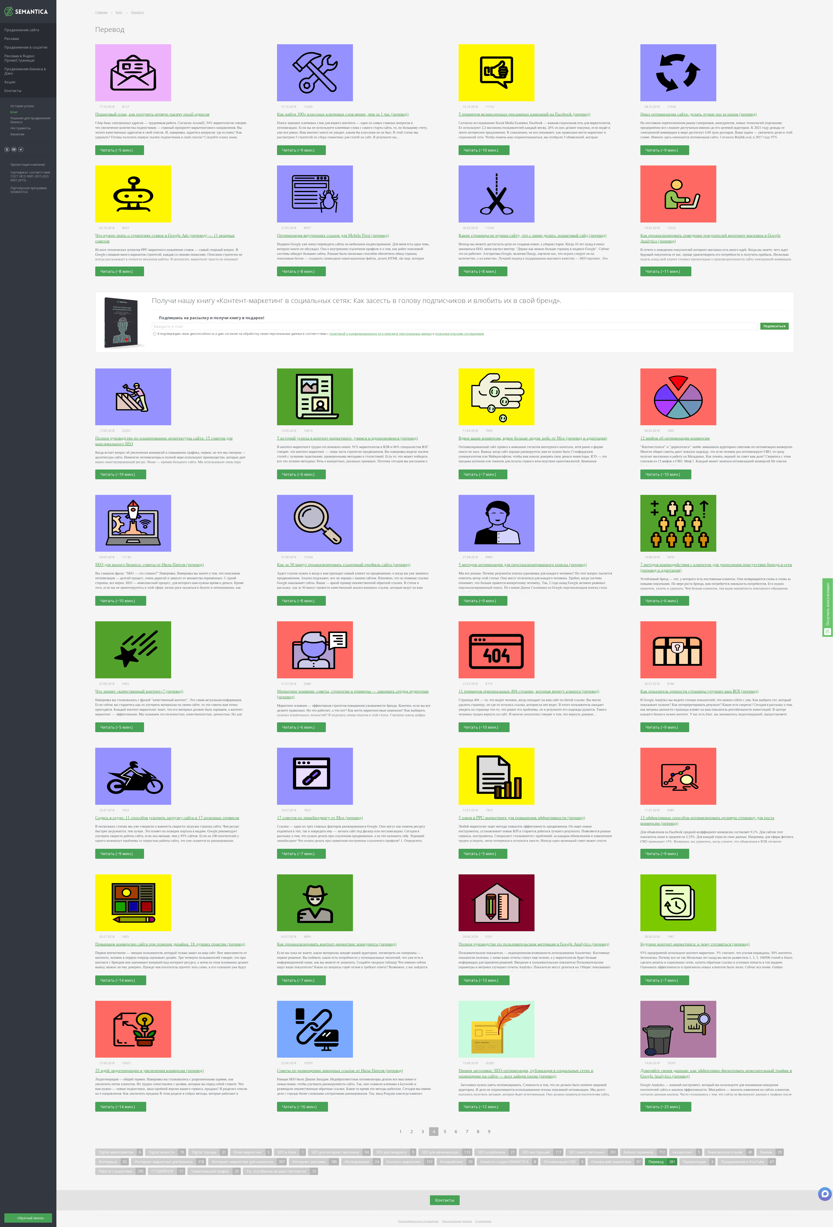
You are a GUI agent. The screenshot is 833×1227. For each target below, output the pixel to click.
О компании (483, 1221)
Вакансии (17, 134)
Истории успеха (22, 106)
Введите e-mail (168, 326)
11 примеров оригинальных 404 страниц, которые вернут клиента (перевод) (529, 691)
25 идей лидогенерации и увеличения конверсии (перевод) (149, 1070)
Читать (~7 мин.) (480, 474)
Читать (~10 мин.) (481, 150)
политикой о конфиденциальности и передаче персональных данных (381, 334)
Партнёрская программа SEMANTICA (28, 190)
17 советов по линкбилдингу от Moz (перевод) (320, 817)
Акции (9, 82)
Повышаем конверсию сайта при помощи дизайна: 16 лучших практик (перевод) (170, 944)
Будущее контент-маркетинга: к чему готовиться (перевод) (695, 944)
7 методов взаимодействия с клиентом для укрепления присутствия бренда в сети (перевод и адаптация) (716, 567)
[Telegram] (20, 149)
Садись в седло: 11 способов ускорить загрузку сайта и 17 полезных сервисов (167, 817)
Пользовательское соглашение (418, 1221)
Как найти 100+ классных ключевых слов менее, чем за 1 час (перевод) (343, 114)
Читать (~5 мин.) (117, 150)
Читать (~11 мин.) (663, 271)
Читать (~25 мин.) (663, 1106)
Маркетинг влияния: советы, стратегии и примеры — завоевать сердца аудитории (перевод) (353, 694)
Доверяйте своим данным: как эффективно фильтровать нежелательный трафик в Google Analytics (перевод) (716, 1073)
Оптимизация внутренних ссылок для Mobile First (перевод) (333, 235)
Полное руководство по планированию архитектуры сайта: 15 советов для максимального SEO (164, 441)
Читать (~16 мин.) (300, 1106)
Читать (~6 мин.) (298, 474)
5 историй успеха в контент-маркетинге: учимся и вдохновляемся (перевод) (347, 438)
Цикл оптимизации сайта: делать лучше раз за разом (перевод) (698, 114)
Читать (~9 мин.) (298, 150)
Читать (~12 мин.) (481, 1106)
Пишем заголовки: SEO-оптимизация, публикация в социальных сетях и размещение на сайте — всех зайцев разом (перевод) (526, 1073)
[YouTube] (13, 149)
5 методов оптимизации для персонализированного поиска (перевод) (523, 564)
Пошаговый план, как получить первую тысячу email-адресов (152, 114)
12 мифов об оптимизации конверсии (675, 438)
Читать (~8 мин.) (117, 271)
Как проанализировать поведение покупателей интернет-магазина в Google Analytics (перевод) (710, 238)
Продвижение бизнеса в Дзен (25, 71)
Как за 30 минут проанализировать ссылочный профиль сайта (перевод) (343, 564)
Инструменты (20, 128)
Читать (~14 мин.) (118, 980)
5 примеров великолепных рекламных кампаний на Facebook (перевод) (524, 114)
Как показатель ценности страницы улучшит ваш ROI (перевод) (699, 691)
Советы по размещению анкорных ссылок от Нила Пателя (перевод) (340, 1070)
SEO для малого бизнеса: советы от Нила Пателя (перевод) (149, 564)
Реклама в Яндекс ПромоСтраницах (19, 58)
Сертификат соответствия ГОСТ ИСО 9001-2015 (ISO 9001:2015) (30, 176)
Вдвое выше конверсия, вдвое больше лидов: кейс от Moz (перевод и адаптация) (533, 438)
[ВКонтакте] (7, 149)
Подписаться (774, 326)
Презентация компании (27, 164)
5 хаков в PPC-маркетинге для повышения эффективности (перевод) (522, 817)
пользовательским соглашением (459, 334)
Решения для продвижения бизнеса (30, 120)
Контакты (444, 1200)
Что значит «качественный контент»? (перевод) (139, 691)
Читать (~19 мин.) (118, 474)
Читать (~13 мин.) (481, 980)
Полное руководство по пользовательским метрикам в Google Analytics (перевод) (534, 944)
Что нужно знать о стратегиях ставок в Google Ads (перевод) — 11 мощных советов (165, 238)
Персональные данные (457, 1221)
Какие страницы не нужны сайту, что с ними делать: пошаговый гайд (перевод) (533, 235)
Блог (14, 112)
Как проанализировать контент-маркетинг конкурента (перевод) (337, 944)
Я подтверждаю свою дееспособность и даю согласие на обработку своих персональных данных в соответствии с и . (320, 334)
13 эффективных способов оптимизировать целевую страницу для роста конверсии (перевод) (707, 820)
